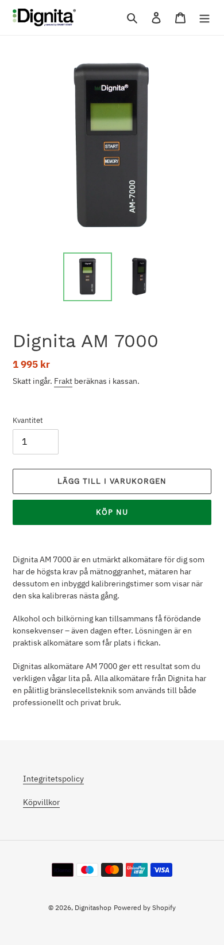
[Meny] (204, 17)
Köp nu (112, 512)
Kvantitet (28, 420)
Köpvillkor (41, 802)
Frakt (63, 381)
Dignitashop (93, 907)
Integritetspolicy (53, 778)
